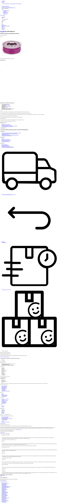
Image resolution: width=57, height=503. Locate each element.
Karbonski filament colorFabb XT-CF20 (7, 135)
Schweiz (6, 498)
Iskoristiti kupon (4, 396)
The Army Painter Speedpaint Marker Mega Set (8, 147)
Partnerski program (4, 401)
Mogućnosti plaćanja (5, 12)
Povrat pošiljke (4, 388)
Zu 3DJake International (3, 480)
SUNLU (3, 138)
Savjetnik (3, 399)
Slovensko (6, 495)
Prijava (3, 393)
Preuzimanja (2, 123)
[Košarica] (29, 23)
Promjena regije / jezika (8, 414)
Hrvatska (6, 489)
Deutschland (7, 487)
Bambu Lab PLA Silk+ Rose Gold (6, 139)
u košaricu (3, 2)
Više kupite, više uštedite (5, 400)
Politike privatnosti (19, 429)
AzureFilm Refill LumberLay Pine (6, 141)
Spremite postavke (3, 474)
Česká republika (9, 486)
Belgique (6, 484)
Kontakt (4, 13)
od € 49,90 (8, 7)
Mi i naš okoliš (3, 403)
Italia (4, 490)
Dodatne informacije (3, 118)
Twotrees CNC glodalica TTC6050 (6, 140)
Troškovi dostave (5, 11)
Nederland (6, 492)
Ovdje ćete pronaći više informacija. (4, 356)
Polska (5, 493)
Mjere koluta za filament (4, 122)
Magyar (5, 491)
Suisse (5, 499)
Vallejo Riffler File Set (4, 144)
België (5, 485)
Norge (5, 501)
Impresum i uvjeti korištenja (5, 417)
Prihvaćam (7, 474)
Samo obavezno (10, 474)
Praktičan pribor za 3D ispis (5, 134)
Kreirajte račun (4, 20)
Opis (1, 110)
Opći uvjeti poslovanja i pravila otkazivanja (7, 418)
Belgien (5, 483)
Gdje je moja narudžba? (6, 10)
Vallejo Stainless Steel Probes (5, 145)
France (5, 488)
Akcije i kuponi (4, 390)
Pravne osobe (3, 389)
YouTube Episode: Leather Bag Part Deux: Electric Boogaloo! (9, 133)
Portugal (6, 494)
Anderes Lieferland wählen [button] (3, 481)
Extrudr (2, 31)
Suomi (5, 496)
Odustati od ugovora (2, 423)
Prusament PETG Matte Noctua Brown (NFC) (7, 146)
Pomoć (3, 9)
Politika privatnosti (2, 432)
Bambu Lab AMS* (8, 106)
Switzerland (7, 500)
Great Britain (7, 497)
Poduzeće (3, 421)
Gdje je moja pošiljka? (4, 395)
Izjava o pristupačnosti (4, 419)
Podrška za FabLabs (4, 402)
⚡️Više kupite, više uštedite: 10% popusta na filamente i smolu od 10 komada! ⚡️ (12, 3)
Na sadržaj (3, 1)
